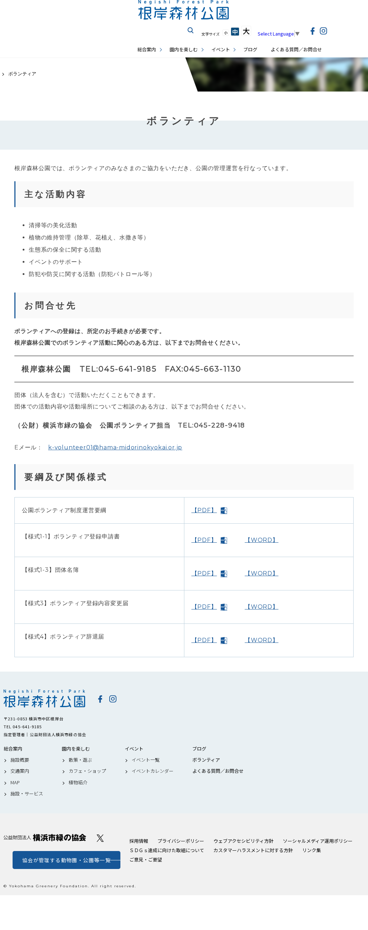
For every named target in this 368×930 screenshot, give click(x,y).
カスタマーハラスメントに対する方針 (253, 850)
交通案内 (19, 771)
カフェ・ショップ (87, 771)
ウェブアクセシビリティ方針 (243, 840)
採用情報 (138, 840)
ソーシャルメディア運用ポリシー (318, 840)
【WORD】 (262, 540)
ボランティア (206, 760)
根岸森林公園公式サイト (184, 10)
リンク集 (311, 850)
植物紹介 (78, 782)
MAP (15, 782)
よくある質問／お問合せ (296, 49)
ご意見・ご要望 (145, 859)
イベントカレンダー (153, 771)
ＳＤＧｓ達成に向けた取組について (166, 850)
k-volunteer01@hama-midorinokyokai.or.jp (115, 447)
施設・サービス (26, 793)
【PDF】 (204, 510)
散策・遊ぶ (80, 760)
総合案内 (146, 49)
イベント (220, 49)
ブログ (250, 49)
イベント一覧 (146, 760)
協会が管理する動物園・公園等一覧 (66, 860)
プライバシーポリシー (180, 840)
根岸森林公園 (45, 698)
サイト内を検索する (190, 30)
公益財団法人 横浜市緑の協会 (45, 837)
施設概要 (19, 760)
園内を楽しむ (184, 49)
